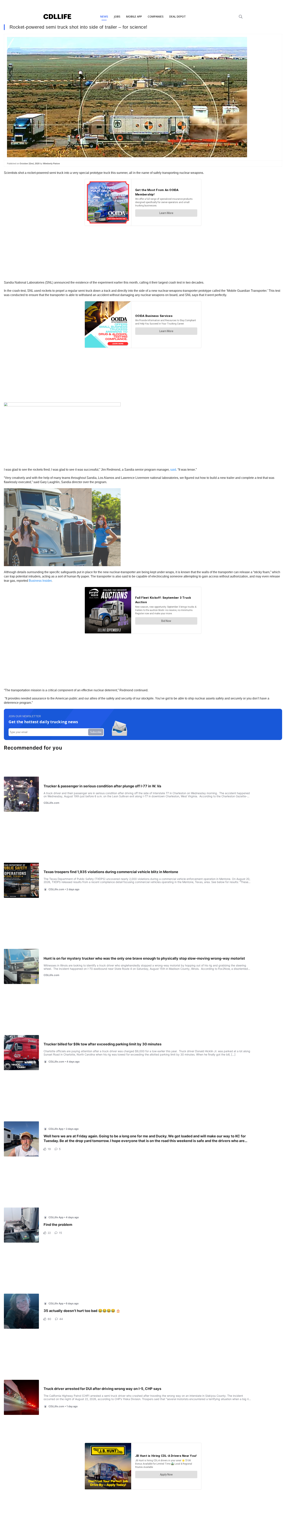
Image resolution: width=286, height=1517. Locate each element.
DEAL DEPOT (177, 16)
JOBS (117, 16)
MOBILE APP (134, 16)
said (173, 469)
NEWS (104, 16)
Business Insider (40, 580)
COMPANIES (155, 16)
